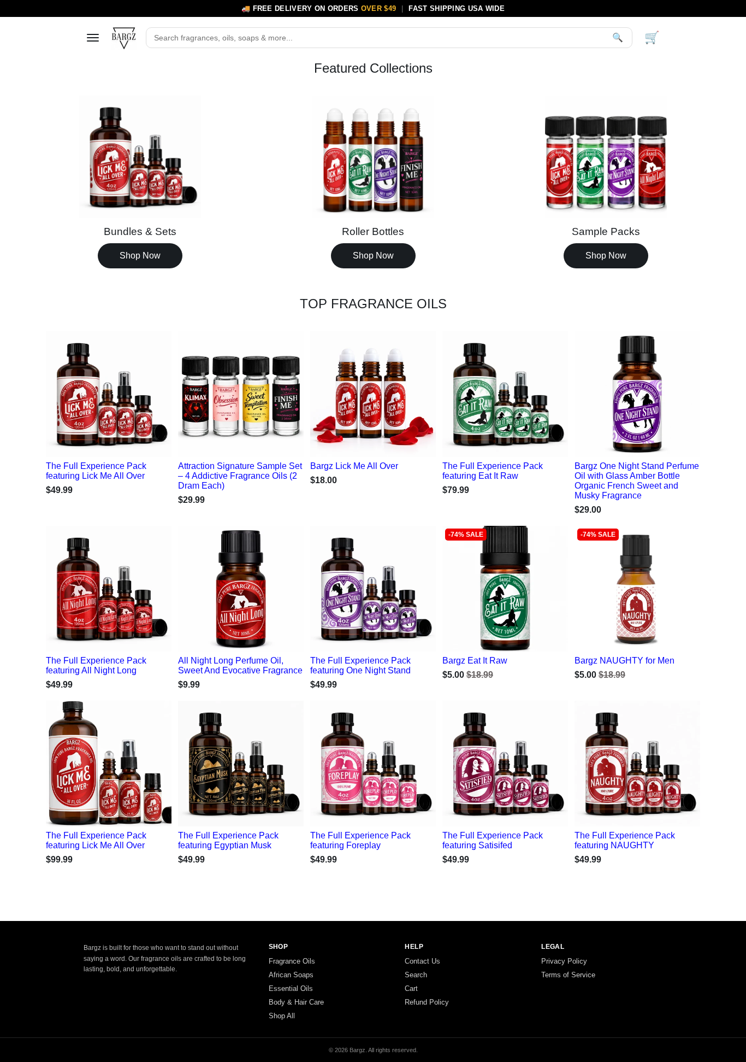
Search (416, 975)
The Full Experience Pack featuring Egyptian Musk (228, 840)
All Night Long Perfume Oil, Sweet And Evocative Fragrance (240, 665)
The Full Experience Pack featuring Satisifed (492, 840)
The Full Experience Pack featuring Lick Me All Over (96, 470)
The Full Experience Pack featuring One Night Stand (360, 665)
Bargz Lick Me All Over (354, 466)
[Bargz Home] (124, 38)
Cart (411, 988)
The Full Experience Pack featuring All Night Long (96, 665)
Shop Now (140, 255)
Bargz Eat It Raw (474, 660)
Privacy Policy (564, 961)
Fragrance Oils (292, 961)
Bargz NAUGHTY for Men (624, 660)
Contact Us (422, 961)
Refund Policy (427, 1002)
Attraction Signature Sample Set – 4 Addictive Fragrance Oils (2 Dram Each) (240, 475)
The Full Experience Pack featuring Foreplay (360, 840)
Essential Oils (291, 988)
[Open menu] (93, 38)
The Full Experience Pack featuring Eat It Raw (492, 470)
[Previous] (65, 391)
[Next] (152, 391)
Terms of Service (568, 975)
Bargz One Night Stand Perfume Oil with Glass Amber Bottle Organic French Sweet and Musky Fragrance (637, 480)
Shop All (282, 1016)
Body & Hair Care (296, 1002)
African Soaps (291, 975)
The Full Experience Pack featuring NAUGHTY (625, 840)
